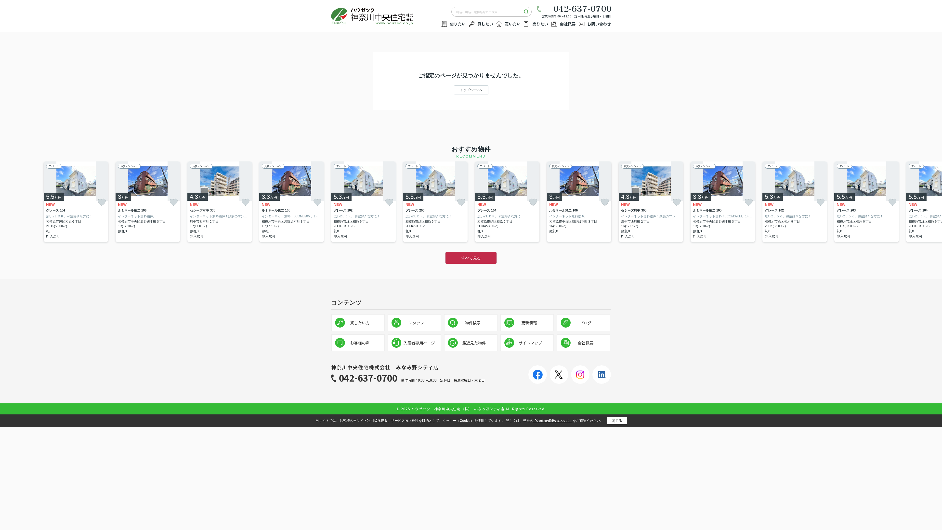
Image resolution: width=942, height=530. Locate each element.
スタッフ (416, 323)
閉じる (617, 421)
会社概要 (568, 24)
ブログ (585, 323)
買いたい (513, 24)
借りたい (458, 24)
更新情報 (529, 323)
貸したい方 (360, 323)
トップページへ (471, 90)
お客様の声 (360, 343)
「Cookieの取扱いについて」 (553, 421)
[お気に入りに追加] (102, 202)
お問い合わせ (599, 24)
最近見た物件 (474, 343)
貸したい (485, 24)
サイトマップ (530, 343)
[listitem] (363, 201)
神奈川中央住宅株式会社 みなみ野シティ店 (385, 367)
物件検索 (473, 323)
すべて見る (471, 258)
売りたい (540, 24)
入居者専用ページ (419, 343)
